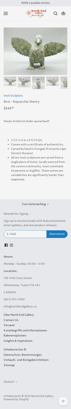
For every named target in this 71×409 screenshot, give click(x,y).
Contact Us (11, 320)
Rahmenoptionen (15, 336)
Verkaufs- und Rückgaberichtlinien (26, 360)
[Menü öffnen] (6, 13)
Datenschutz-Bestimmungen (23, 355)
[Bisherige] (8, 51)
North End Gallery (42, 396)
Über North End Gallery (19, 315)
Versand (9, 325)
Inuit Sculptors (13, 96)
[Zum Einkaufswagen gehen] (63, 14)
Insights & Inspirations (18, 341)
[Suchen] (55, 14)
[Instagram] (11, 245)
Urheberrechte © (15, 350)
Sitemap (9, 365)
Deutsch (9, 381)
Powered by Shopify (16, 399)
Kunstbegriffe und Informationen (25, 330)
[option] (35, 51)
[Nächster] (62, 51)
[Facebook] (6, 245)
